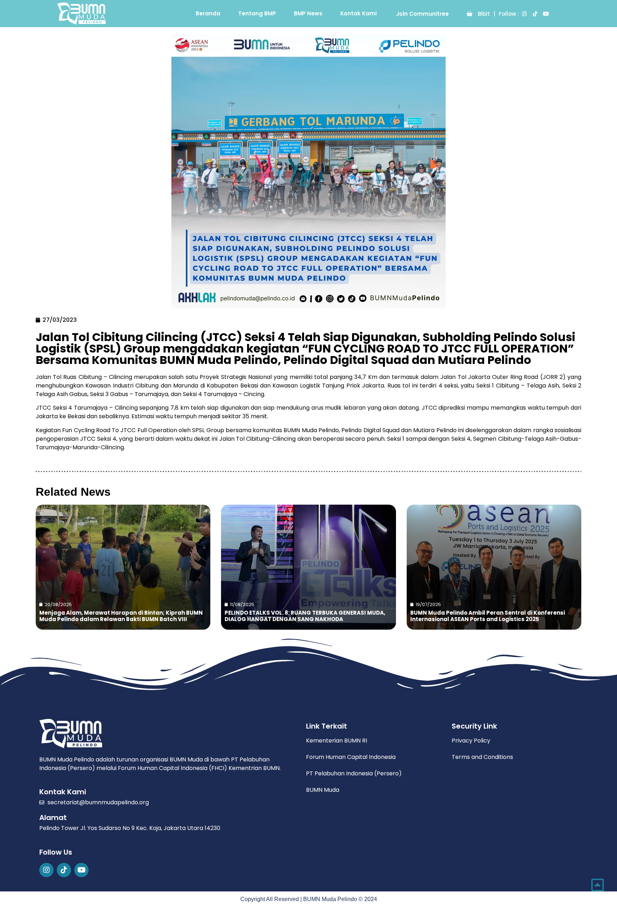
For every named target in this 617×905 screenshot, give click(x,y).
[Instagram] (524, 13)
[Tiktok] (535, 13)
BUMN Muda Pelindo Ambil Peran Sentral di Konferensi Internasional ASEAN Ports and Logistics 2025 (487, 616)
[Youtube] (545, 13)
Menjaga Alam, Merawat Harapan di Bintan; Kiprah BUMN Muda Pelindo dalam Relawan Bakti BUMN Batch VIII (121, 616)
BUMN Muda (322, 790)
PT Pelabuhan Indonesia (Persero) (354, 773)
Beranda (208, 13)
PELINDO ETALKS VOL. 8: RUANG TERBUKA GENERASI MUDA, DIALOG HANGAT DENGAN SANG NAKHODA (305, 616)
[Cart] (469, 13)
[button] (422, 14)
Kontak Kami (358, 13)
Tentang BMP (257, 13)
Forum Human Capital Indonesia (351, 757)
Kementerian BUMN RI (336, 740)
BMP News (308, 13)
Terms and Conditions (482, 757)
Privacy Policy (471, 740)
